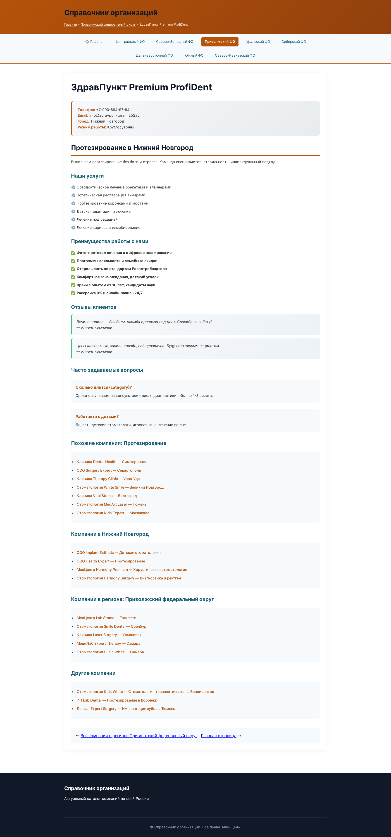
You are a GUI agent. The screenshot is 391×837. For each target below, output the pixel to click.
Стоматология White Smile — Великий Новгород (120, 487)
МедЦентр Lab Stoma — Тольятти (106, 617)
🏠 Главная (95, 41)
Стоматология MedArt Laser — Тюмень (111, 504)
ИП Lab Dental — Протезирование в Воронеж (117, 700)
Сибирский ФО (293, 41)
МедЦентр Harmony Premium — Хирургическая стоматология (132, 569)
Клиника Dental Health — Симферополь (112, 461)
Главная (70, 24)
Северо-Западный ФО (174, 41)
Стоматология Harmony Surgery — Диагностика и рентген (129, 578)
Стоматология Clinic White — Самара (110, 652)
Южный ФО (194, 55)
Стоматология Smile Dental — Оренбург (112, 626)
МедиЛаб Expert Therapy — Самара (108, 643)
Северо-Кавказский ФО (235, 55)
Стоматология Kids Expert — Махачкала (113, 513)
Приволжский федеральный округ (108, 24)
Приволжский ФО (220, 41)
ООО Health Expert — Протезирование (111, 561)
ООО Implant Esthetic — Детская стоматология (119, 552)
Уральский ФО (258, 41)
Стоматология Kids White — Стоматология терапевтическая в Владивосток (145, 691)
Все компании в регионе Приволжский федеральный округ (139, 735)
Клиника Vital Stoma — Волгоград (107, 495)
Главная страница (218, 735)
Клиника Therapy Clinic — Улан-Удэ (108, 478)
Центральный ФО (130, 41)
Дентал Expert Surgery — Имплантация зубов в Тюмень (126, 708)
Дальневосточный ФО (154, 55)
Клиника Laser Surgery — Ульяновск (109, 634)
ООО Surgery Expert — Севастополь (109, 470)
